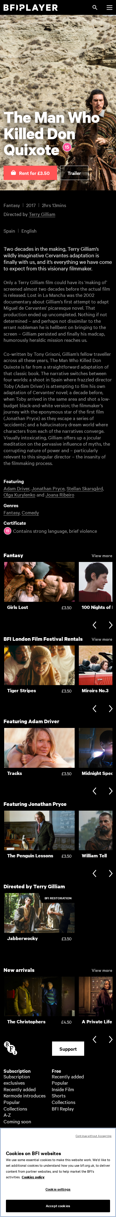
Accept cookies (58, 1205)
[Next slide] (111, 625)
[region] (58, 1172)
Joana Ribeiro (60, 494)
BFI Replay (63, 1108)
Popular (12, 1102)
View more (102, 555)
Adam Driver (16, 488)
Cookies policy (33, 1177)
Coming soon (17, 1121)
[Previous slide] (94, 625)
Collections (15, 1108)
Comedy (30, 512)
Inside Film (63, 1089)
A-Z (7, 1114)
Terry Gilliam (42, 214)
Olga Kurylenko (19, 494)
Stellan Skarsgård (85, 488)
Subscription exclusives (17, 1079)
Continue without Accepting (94, 1135)
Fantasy (12, 512)
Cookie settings (58, 1189)
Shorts (58, 1095)
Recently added (20, 1089)
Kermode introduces (25, 1095)
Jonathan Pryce (48, 488)
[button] (30, 173)
